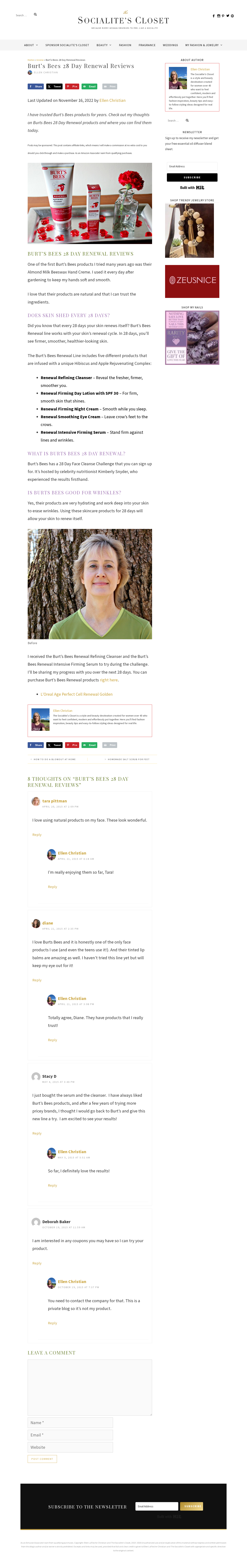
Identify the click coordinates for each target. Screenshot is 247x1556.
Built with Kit (192, 187)
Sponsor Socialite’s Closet (67, 45)
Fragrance (147, 45)
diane (47, 923)
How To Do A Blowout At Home (55, 759)
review (40, 60)
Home (31, 60)
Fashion (125, 45)
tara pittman (54, 801)
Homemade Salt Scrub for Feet (129, 759)
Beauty (102, 45)
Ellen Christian (112, 100)
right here (109, 680)
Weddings (170, 45)
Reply (37, 834)
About (29, 45)
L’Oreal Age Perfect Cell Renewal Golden (77, 694)
